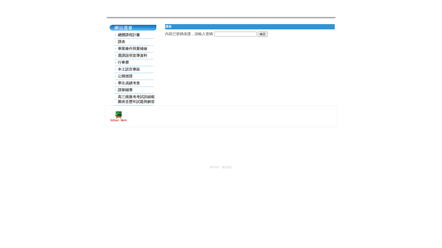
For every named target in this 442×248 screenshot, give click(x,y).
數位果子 (227, 167)
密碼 (209, 34)
